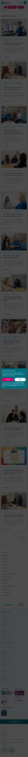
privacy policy (16, 382)
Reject (20, 379)
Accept (8, 379)
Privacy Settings (13, 385)
